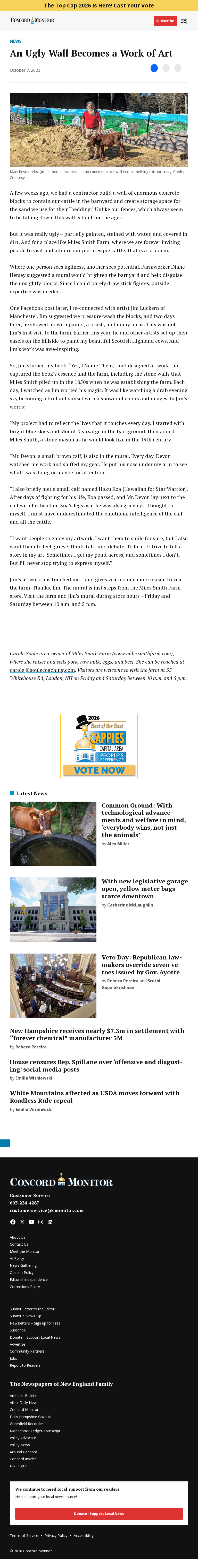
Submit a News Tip (25, 1315)
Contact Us (19, 1244)
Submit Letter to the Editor (32, 1309)
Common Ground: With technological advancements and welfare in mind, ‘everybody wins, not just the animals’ (144, 820)
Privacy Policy (56, 1535)
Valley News (20, 1444)
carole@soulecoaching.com (42, 669)
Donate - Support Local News (99, 1513)
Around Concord (23, 1451)
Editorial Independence (29, 1279)
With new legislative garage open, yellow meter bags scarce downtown (145, 888)
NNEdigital (18, 1465)
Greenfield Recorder (26, 1423)
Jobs (13, 1358)
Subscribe (165, 20)
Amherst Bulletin (23, 1395)
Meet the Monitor (24, 1251)
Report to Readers (25, 1365)
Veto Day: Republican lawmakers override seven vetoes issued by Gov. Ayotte (142, 964)
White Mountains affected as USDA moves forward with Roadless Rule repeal (94, 1096)
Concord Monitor (24, 1409)
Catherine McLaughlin (130, 905)
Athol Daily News (24, 1402)
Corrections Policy (25, 1286)
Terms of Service (24, 1535)
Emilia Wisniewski (33, 1078)
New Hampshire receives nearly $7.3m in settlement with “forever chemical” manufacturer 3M (97, 1034)
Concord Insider (23, 1458)
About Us (17, 1237)
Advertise (17, 1344)
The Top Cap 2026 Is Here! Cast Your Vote (99, 5)
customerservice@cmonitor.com (47, 1210)
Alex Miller (118, 844)
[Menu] (183, 21)
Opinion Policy (22, 1272)
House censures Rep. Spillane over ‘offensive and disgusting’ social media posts (96, 1065)
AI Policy (17, 1258)
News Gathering (23, 1265)
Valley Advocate (23, 1437)
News (15, 41)
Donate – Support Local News (35, 1337)
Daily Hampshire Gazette (30, 1416)
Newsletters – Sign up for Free (35, 1323)
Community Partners (27, 1351)
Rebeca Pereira (122, 981)
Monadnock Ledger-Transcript (35, 1430)
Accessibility (84, 1535)
